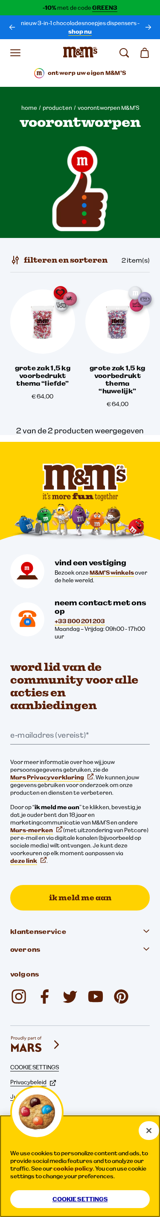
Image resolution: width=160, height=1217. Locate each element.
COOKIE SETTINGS (34, 1067)
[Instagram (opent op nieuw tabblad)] (19, 996)
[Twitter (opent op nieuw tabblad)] (70, 996)
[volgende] (148, 27)
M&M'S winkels (112, 572)
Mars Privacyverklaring (47, 777)
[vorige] (11, 27)
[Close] (149, 1130)
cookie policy (73, 1168)
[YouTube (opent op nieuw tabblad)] (96, 996)
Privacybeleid (28, 1082)
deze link (23, 860)
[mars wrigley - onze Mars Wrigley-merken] (35, 1044)
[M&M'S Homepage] (80, 52)
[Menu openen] (15, 52)
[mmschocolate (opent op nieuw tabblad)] (121, 996)
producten (57, 107)
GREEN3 (104, 7)
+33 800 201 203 (80, 621)
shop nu (80, 31)
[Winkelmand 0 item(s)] (144, 52)
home (29, 107)
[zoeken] (124, 52)
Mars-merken (31, 830)
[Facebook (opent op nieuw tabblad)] (44, 996)
